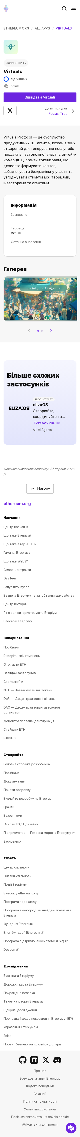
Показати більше (47, 423)
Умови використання (40, 1109)
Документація (15, 781)
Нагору (43, 488)
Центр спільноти (16, 867)
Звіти (7, 1036)
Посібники (11, 647)
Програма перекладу (20, 902)
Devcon (11, 949)
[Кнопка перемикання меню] (73, 8)
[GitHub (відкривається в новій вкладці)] (23, 1060)
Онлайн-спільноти (17, 876)
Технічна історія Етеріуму (24, 1001)
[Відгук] (71, 1128)
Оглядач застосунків (20, 673)
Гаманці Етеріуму (17, 552)
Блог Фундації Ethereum (24, 932)
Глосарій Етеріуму (18, 621)
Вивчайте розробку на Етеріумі (28, 798)
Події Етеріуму (15, 884)
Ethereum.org (16, 28)
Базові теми (13, 815)
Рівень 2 (10, 738)
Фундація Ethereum (18, 924)
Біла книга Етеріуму (19, 976)
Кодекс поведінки (40, 1086)
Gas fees (10, 578)
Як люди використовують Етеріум (30, 613)
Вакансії (40, 1094)
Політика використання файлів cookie (40, 1117)
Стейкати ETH (14, 729)
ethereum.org (17, 503)
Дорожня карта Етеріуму (23, 984)
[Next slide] (51, 331)
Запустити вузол (16, 587)
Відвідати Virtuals (50, 98)
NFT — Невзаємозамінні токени (28, 690)
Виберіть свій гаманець (22, 656)
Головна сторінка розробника (27, 764)
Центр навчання (16, 527)
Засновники (12, 841)
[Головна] (6, 8)
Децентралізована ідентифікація (29, 721)
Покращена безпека (19, 993)
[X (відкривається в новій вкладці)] (46, 1060)
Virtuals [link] (64, 28)
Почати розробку (17, 790)
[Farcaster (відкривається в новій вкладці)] (34, 1060)
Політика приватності (40, 1101)
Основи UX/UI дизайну (21, 824)
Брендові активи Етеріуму (40, 1078)
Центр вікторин (16, 604)
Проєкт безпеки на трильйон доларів (33, 1044)
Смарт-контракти (17, 570)
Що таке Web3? (16, 561)
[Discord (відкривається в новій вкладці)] (57, 1060)
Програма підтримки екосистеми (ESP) (36, 941)
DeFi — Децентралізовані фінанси (30, 699)
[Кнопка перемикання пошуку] (64, 8)
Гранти (9, 807)
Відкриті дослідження (21, 1010)
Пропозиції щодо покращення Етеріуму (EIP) (38, 1018)
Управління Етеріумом (21, 1027)
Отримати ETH (15, 664)
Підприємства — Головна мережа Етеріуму (39, 833)
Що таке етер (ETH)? (20, 544)
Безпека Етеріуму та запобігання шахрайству (39, 595)
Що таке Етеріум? (17, 535)
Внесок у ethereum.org (21, 893)
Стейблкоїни (13, 682)
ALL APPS (42, 28)
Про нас (40, 1071)
